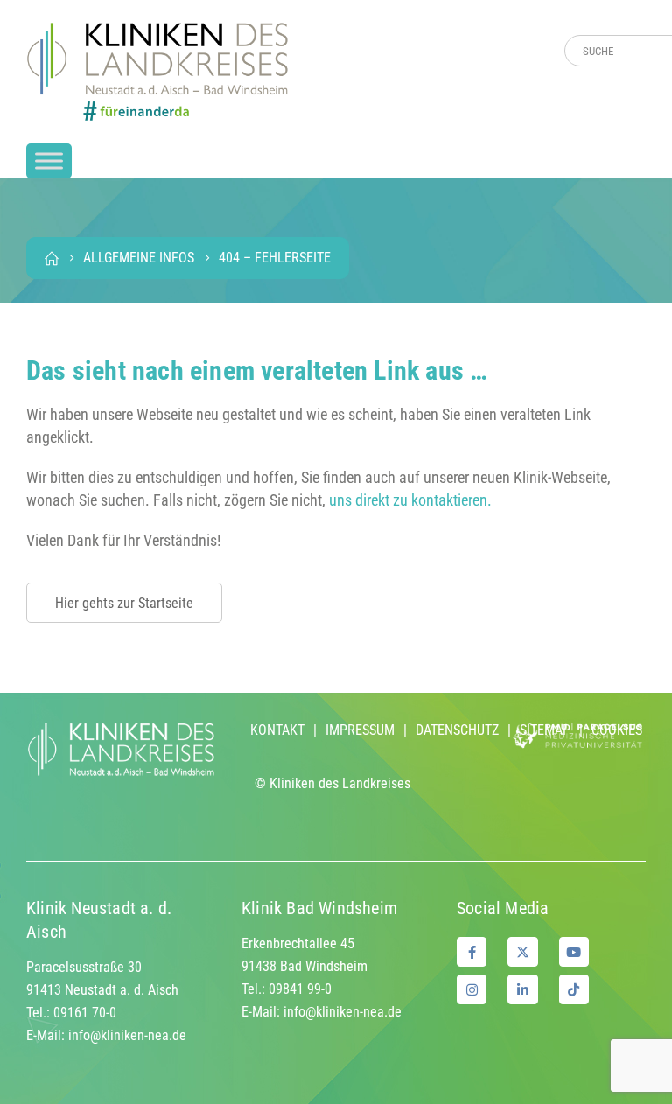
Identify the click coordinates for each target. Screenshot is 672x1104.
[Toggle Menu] (49, 160)
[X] (522, 952)
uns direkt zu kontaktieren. (410, 500)
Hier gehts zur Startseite (124, 603)
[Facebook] (471, 952)
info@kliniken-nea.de (127, 1035)
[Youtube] (574, 952)
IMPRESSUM (360, 730)
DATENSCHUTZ (457, 730)
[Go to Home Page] (52, 258)
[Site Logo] (157, 72)
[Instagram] (471, 989)
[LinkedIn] (522, 989)
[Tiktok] (574, 989)
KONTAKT (277, 730)
